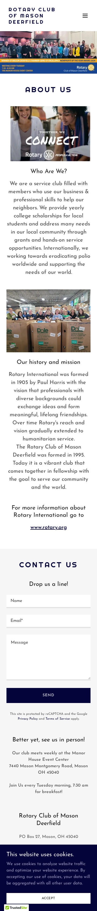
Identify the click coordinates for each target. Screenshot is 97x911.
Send (48, 695)
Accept (48, 898)
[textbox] (48, 601)
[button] (85, 15)
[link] (36, 22)
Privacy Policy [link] (28, 718)
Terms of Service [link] (58, 718)
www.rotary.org (48, 527)
